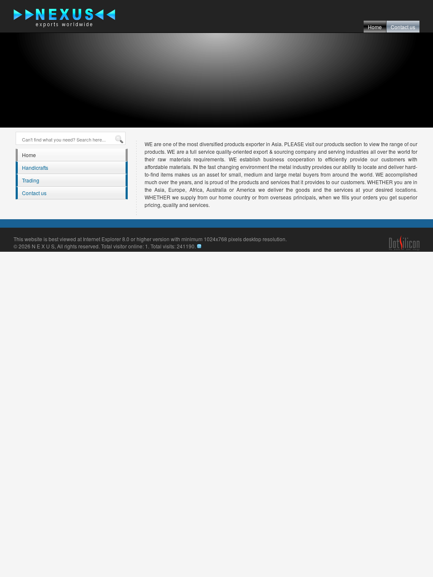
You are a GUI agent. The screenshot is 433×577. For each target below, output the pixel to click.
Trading (30, 180)
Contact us (403, 26)
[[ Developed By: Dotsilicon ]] (404, 248)
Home (375, 26)
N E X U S (43, 246)
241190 (186, 246)
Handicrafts (35, 167)
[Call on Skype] (199, 246)
